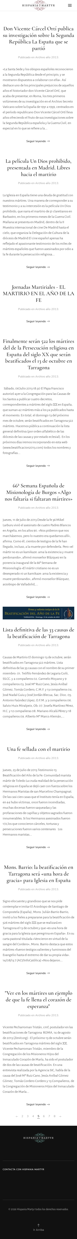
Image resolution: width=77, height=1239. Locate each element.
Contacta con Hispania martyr (23, 1169)
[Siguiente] (60, 1116)
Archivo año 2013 (46, 57)
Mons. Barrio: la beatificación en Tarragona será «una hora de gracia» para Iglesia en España (38, 874)
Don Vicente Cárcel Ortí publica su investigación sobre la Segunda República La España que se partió (38, 38)
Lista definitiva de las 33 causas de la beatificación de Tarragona (38, 633)
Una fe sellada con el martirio (38, 749)
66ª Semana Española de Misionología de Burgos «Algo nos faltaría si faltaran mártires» (39, 492)
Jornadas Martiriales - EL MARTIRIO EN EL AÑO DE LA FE (38, 293)
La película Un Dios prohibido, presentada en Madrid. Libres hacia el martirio (38, 167)
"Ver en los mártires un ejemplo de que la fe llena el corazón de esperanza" (38, 999)
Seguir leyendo (36, 141)
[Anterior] (16, 1116)
